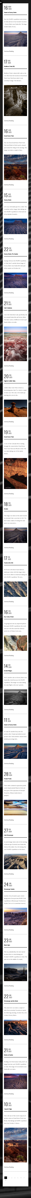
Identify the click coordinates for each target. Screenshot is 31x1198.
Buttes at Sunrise (8, 1055)
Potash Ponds (7, 779)
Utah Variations (8, 308)
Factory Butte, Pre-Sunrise (11, 254)
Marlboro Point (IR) (9, 66)
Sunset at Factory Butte (10, 12)
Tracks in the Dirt (8, 563)
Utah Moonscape (8, 835)
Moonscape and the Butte (11, 1001)
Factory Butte (7, 200)
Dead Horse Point (9, 136)
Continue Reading (9, 51)
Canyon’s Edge (8, 1109)
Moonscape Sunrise (9, 889)
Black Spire (7, 945)
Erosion (6, 509)
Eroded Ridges (8, 671)
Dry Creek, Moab (8, 617)
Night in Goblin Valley (9, 381)
